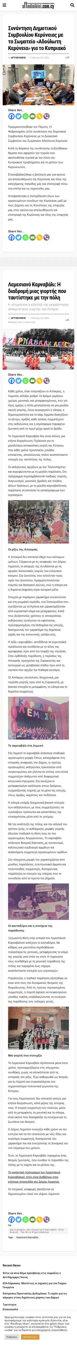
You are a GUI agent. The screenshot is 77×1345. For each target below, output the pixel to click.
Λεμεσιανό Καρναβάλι (27, 1237)
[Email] (32, 116)
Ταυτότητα (9, 1304)
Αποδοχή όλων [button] (30, 1337)
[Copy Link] (39, 116)
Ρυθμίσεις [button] (12, 1337)
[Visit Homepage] (38, 5)
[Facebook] (11, 116)
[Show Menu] (4, 5)
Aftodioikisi (18, 57)
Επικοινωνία (10, 1309)
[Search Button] (72, 5)
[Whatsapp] (25, 116)
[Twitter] (18, 116)
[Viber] (46, 116)
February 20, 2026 (40, 57)
